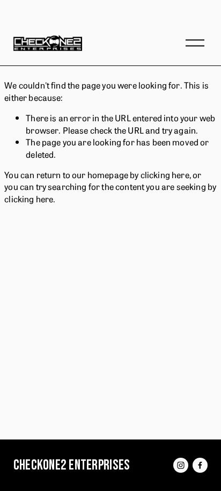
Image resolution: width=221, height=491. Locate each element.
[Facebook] (200, 465)
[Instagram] (180, 465)
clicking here (165, 174)
